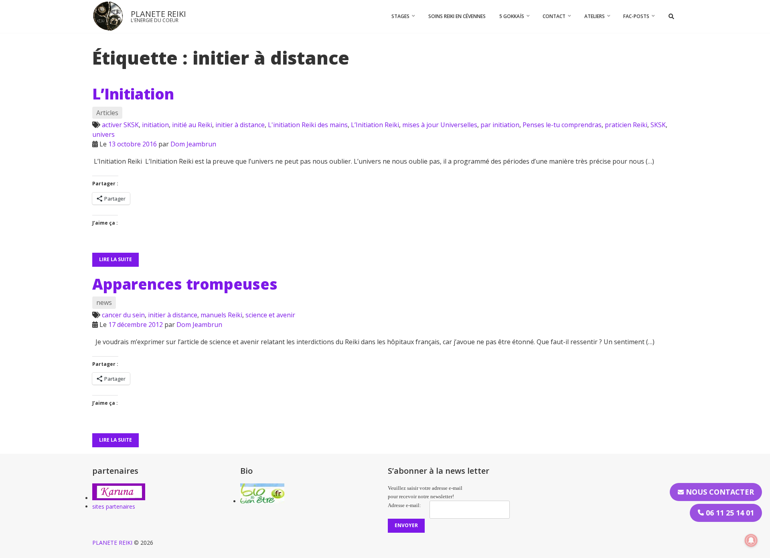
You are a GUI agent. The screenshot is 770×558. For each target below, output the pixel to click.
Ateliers (594, 16)
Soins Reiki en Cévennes (457, 16)
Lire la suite (115, 259)
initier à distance (240, 124)
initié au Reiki (192, 124)
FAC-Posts (636, 16)
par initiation (499, 124)
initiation (155, 124)
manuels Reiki (221, 314)
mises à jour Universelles (439, 124)
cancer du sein (123, 314)
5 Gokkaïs (511, 16)
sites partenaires (113, 506)
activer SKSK (120, 124)
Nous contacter (719, 492)
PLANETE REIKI (158, 13)
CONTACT (554, 16)
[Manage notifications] (751, 540)
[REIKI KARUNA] (118, 498)
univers (103, 134)
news (104, 302)
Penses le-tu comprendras (562, 124)
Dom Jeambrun (193, 144)
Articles (107, 112)
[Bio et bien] (262, 501)
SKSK (658, 124)
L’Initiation (133, 94)
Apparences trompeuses (185, 284)
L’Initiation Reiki (375, 124)
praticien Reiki (626, 124)
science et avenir (270, 314)
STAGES (400, 16)
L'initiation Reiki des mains (308, 124)
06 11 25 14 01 (729, 512)
